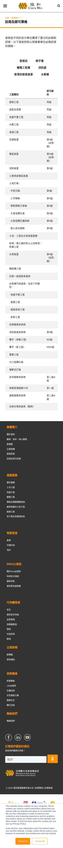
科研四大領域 (13, 576)
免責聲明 (39, 788)
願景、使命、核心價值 (17, 439)
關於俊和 (11, 434)
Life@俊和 (11, 686)
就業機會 (11, 681)
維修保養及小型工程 (16, 507)
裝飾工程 (11, 512)
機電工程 (11, 497)
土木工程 (11, 487)
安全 (9, 610)
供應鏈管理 (12, 624)
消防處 (42, 67)
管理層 (10, 444)
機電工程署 (23, 67)
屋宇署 (40, 60)
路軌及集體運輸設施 (16, 502)
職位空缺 (11, 705)
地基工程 (11, 492)
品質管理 (11, 619)
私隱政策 (49, 788)
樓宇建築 (11, 482)
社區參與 (11, 634)
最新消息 (11, 581)
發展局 (23, 60)
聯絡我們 (11, 721)
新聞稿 (10, 655)
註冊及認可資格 (14, 459)
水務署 (45, 74)
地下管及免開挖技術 (16, 516)
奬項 (9, 639)
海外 (9, 550)
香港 (9, 540)
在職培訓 (11, 691)
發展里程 (11, 454)
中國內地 (11, 545)
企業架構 (11, 449)
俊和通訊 (11, 659)
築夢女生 (11, 700)
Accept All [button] (22, 841)
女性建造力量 (13, 695)
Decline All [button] (40, 841)
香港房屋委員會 (23, 74)
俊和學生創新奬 (14, 586)
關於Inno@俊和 (14, 571)
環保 (9, 629)
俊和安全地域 (13, 615)
